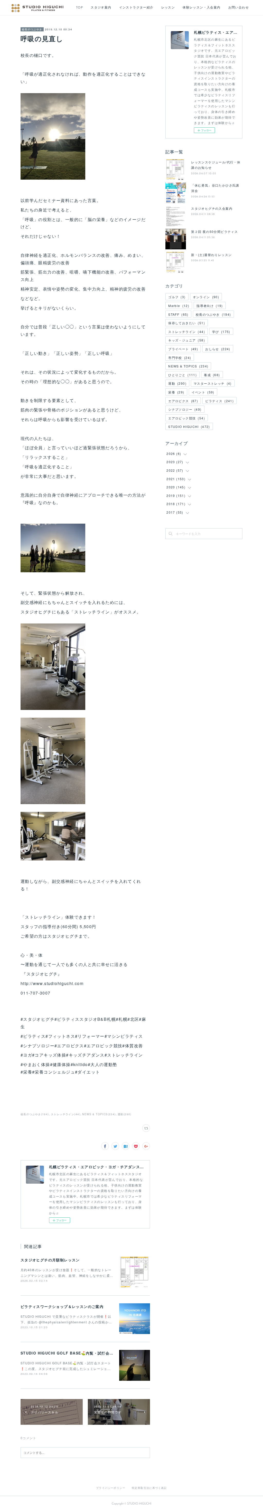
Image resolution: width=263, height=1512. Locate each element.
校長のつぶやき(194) (35, 1114)
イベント (203, 392)
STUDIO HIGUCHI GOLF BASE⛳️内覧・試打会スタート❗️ (75, 1353)
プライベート (183, 349)
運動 (177, 383)
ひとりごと (182, 375)
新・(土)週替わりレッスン (211, 254)
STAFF (178, 314)
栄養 (176, 392)
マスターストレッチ (213, 383)
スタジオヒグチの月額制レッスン (50, 1259)
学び (221, 331)
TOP (79, 7)
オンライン (206, 297)
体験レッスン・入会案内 (201, 7)
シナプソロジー (184, 409)
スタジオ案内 (101, 7)
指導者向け (209, 305)
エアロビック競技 (186, 418)
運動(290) (125, 1114)
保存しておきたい (186, 323)
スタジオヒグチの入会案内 (211, 208)
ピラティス (219, 401)
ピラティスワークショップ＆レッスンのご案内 (62, 1306)
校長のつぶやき (32, 29)
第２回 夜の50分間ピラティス (214, 231)
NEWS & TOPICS (188, 366)
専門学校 (179, 357)
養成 (212, 375)
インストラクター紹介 (136, 7)
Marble (178, 305)
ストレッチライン (186, 331)
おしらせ (217, 349)
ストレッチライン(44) (65, 1114)
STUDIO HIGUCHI (189, 426)
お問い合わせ (238, 7)
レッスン (168, 7)
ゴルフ (176, 297)
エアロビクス (183, 401)
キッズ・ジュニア (186, 340)
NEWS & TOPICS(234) (99, 1114)
